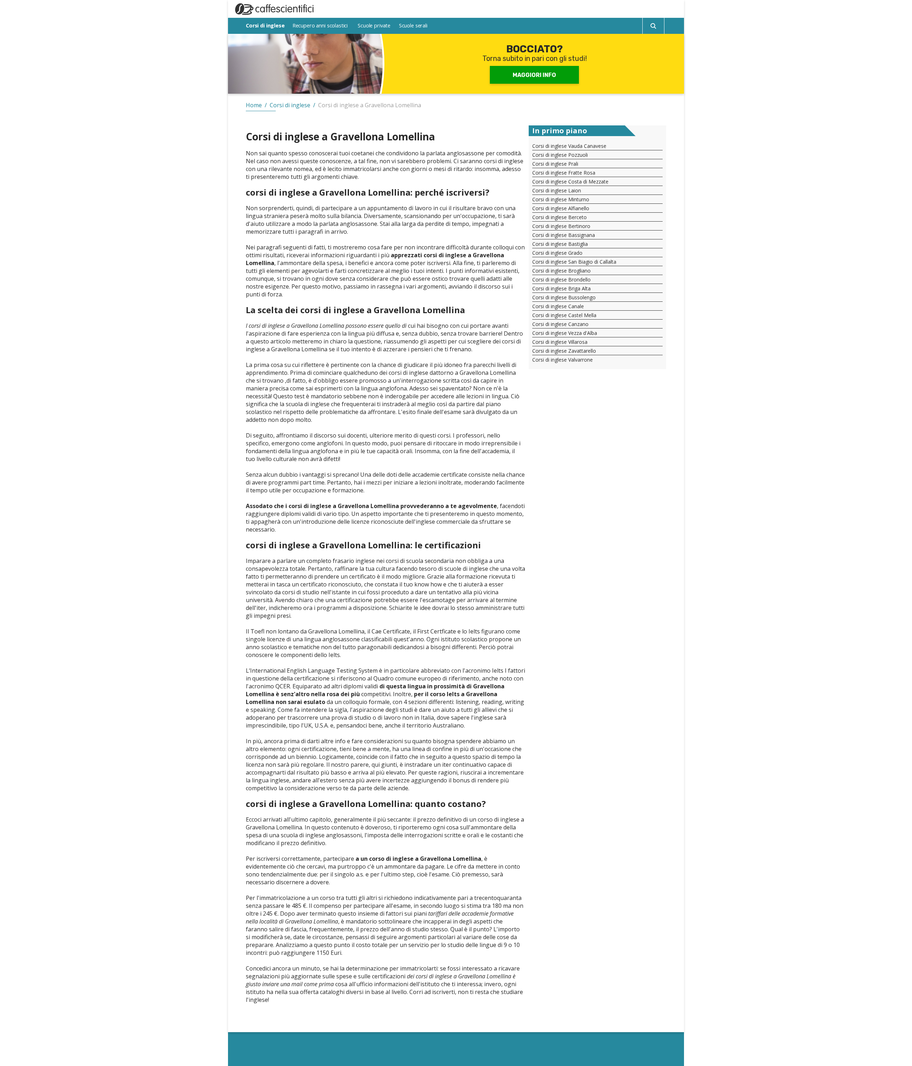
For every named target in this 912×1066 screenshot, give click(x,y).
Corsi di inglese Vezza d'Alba (564, 333)
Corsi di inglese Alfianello (560, 208)
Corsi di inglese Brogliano (561, 270)
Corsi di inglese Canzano (560, 324)
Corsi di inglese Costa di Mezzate (570, 181)
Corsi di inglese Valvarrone (562, 359)
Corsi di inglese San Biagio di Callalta (574, 261)
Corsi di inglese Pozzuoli (560, 154)
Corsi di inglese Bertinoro (561, 226)
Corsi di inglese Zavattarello (564, 350)
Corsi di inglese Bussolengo (564, 297)
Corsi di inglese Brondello (561, 279)
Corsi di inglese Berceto (559, 217)
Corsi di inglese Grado (557, 252)
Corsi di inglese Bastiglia (560, 243)
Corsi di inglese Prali (555, 163)
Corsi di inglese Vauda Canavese (569, 146)
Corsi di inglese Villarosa (559, 341)
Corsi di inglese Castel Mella (564, 315)
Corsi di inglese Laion (556, 190)
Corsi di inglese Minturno (560, 199)
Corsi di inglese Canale (558, 306)
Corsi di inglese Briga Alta (561, 288)
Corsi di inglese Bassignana (563, 235)
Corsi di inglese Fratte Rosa (563, 172)
